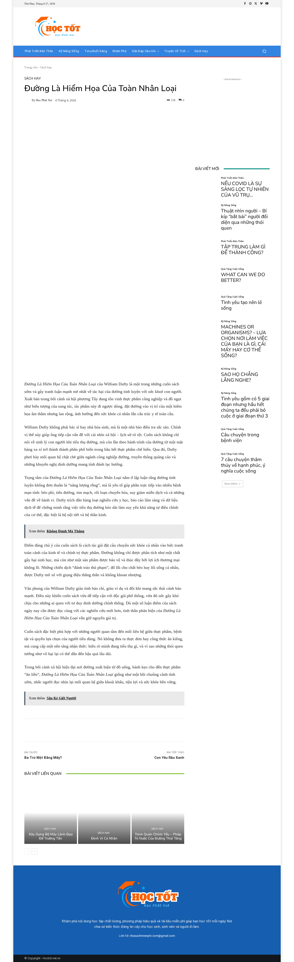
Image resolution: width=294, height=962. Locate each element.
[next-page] (34, 851)
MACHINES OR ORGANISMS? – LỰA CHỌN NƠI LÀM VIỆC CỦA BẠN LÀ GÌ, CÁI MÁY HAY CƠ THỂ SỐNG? (244, 341)
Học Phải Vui (44, 100)
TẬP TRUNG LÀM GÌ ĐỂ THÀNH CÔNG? (243, 250)
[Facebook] (245, 3)
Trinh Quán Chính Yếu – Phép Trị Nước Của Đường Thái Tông (158, 836)
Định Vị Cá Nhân (104, 838)
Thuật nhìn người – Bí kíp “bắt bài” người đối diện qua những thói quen (244, 219)
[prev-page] (27, 851)
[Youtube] (267, 3)
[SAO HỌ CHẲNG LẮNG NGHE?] (206, 375)
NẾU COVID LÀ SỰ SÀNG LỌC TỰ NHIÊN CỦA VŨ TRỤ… (245, 189)
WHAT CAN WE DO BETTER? (243, 277)
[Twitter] (256, 3)
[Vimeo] (261, 3)
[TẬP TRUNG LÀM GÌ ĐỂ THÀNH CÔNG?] (206, 247)
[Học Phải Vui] (28, 100)
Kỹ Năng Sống (228, 205)
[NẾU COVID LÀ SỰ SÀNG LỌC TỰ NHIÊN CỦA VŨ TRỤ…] (206, 187)
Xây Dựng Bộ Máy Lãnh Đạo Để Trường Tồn (51, 836)
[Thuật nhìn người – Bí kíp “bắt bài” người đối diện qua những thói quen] (206, 215)
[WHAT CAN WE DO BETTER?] (206, 275)
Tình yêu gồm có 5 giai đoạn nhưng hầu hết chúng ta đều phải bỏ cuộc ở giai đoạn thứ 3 (245, 407)
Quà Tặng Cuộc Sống (232, 269)
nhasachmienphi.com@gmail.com (152, 935)
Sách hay (46, 67)
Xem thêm (230, 484)
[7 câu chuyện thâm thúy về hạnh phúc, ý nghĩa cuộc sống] (206, 463)
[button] (264, 51)
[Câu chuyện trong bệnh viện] (206, 435)
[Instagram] (250, 3)
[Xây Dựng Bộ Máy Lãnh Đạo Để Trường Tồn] (50, 812)
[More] (173, 730)
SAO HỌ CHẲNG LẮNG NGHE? (239, 377)
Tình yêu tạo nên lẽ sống (241, 305)
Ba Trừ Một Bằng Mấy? (43, 758)
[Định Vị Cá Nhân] (104, 812)
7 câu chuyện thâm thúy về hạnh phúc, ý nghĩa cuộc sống (243, 465)
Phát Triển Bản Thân (232, 178)
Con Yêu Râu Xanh (169, 758)
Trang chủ (30, 67)
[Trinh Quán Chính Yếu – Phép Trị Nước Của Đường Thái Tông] (158, 812)
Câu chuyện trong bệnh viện (240, 437)
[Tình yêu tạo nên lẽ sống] (206, 303)
